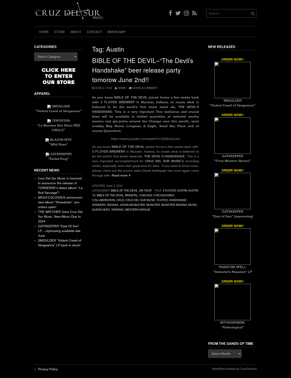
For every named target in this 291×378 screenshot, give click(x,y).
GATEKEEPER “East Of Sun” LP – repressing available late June (59, 230)
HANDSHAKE (177, 200)
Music (192, 205)
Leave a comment (145, 88)
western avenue (137, 209)
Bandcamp (116, 32)
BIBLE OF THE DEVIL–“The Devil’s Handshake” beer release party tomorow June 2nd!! (142, 70)
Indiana (112, 205)
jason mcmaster (132, 205)
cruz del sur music (140, 200)
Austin (182, 190)
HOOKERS (99, 205)
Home (44, 32)
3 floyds (169, 190)
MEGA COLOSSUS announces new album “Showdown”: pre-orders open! (60, 202)
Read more (121, 175)
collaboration (103, 200)
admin (121, 88)
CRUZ (120, 200)
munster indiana (174, 205)
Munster (153, 205)
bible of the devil (110, 195)
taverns (117, 209)
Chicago (145, 195)
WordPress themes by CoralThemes (234, 368)
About (75, 32)
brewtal (131, 195)
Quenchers (101, 209)
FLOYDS (162, 200)
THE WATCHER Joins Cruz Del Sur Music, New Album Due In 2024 (60, 216)
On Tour (145, 190)
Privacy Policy (48, 369)
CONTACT (94, 32)
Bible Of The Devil (124, 190)
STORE (59, 32)
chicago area (163, 195)
